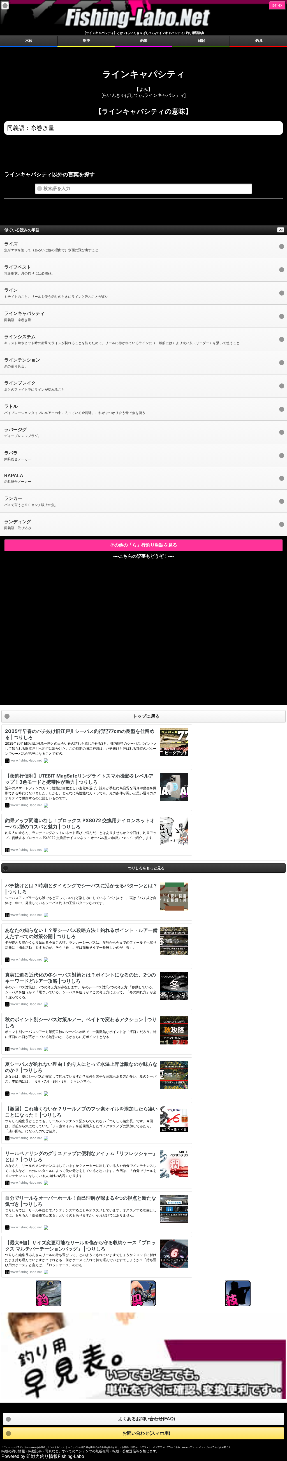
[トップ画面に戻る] (143, 28)
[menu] (5, 5)
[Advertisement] (143, 54)
